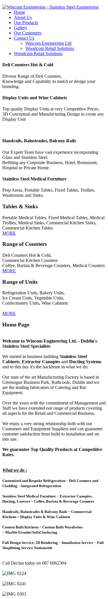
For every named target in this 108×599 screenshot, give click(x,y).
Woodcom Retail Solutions (49, 48)
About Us (23, 17)
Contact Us (24, 38)
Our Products (26, 22)
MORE (9, 233)
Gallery (20, 27)
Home (19, 12)
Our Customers (27, 32)
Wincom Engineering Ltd (48, 43)
